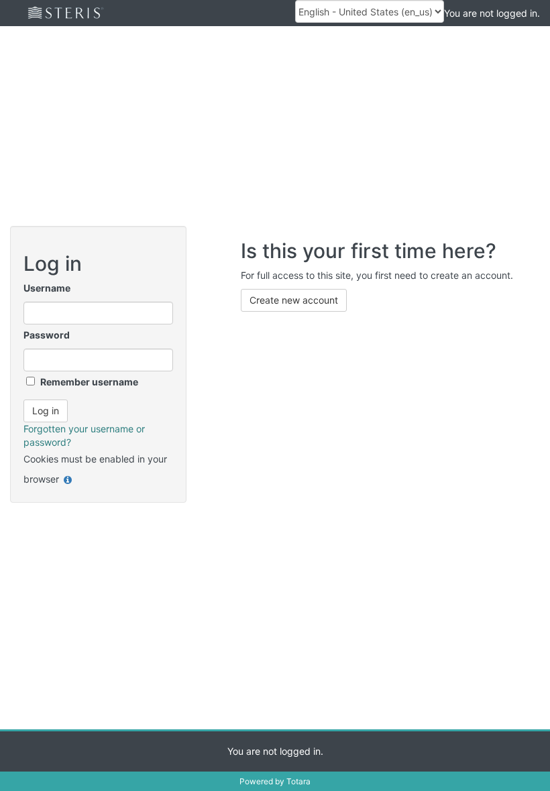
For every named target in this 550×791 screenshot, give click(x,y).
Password (46, 335)
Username (46, 288)
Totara (298, 781)
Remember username (89, 381)
